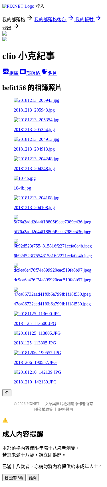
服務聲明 (65, 409)
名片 (52, 73)
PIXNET (33, 404)
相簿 (14, 73)
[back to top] (6, 392)
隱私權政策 (43, 409)
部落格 (33, 73)
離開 (33, 478)
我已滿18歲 (14, 478)
